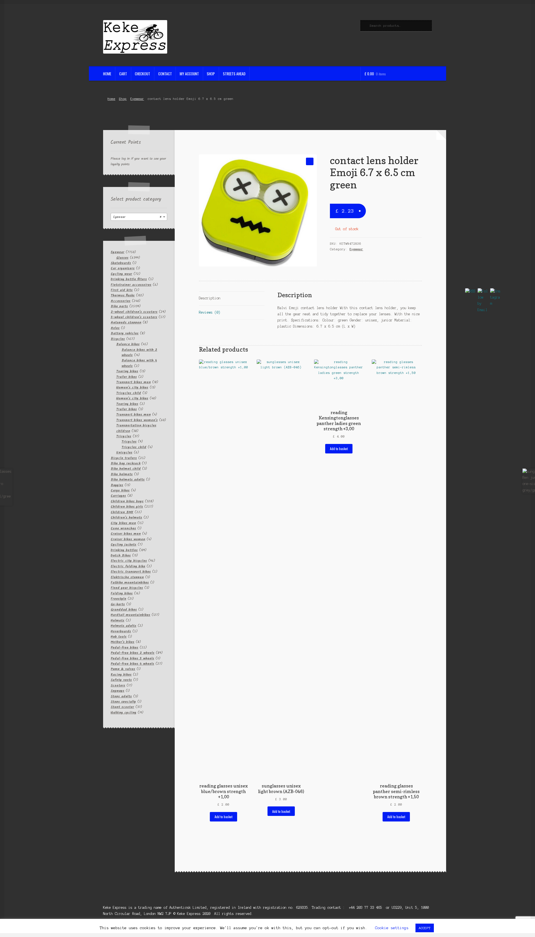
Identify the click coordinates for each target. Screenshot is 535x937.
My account (189, 73)
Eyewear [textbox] (137, 217)
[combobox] (139, 217)
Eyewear (137, 98)
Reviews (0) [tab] (209, 312)
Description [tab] (209, 298)
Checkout (142, 73)
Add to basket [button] (223, 816)
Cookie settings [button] (391, 928)
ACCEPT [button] (425, 928)
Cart (123, 73)
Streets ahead (234, 73)
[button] (309, 161)
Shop (211, 73)
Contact (165, 73)
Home (107, 73)
